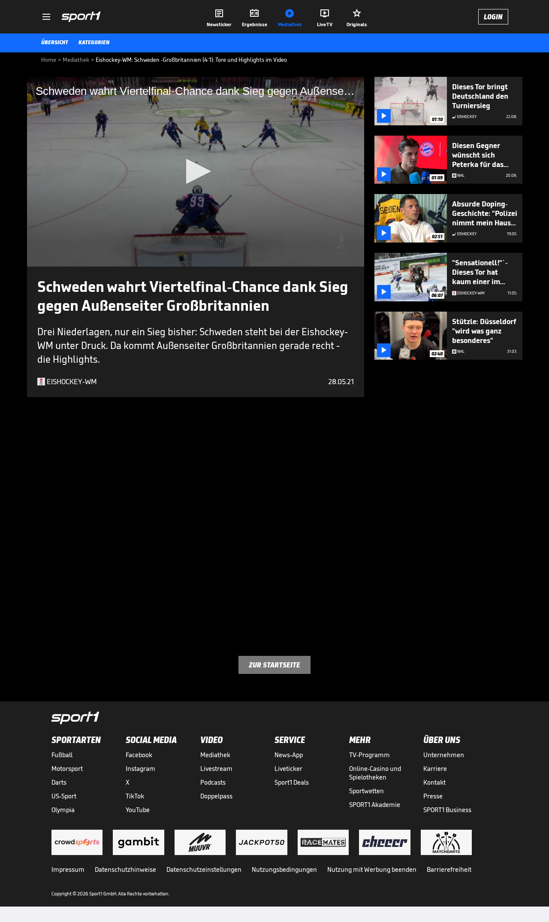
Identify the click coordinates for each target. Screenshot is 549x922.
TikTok (135, 796)
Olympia (63, 810)
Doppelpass (216, 796)
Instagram (140, 768)
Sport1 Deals (291, 782)
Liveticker (288, 768)
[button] (195, 171)
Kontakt (434, 782)
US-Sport (63, 796)
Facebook (139, 755)
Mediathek (215, 755)
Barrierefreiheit (449, 869)
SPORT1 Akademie (374, 805)
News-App (288, 755)
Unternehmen (443, 755)
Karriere (435, 768)
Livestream (216, 768)
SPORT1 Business (447, 810)
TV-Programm (369, 755)
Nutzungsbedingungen (284, 869)
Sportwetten (366, 791)
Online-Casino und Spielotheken (375, 772)
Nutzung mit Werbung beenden (371, 869)
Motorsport (67, 768)
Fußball (61, 755)
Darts (58, 782)
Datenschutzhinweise (125, 869)
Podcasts (213, 782)
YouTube (138, 810)
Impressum (67, 869)
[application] (195, 172)
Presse (433, 796)
